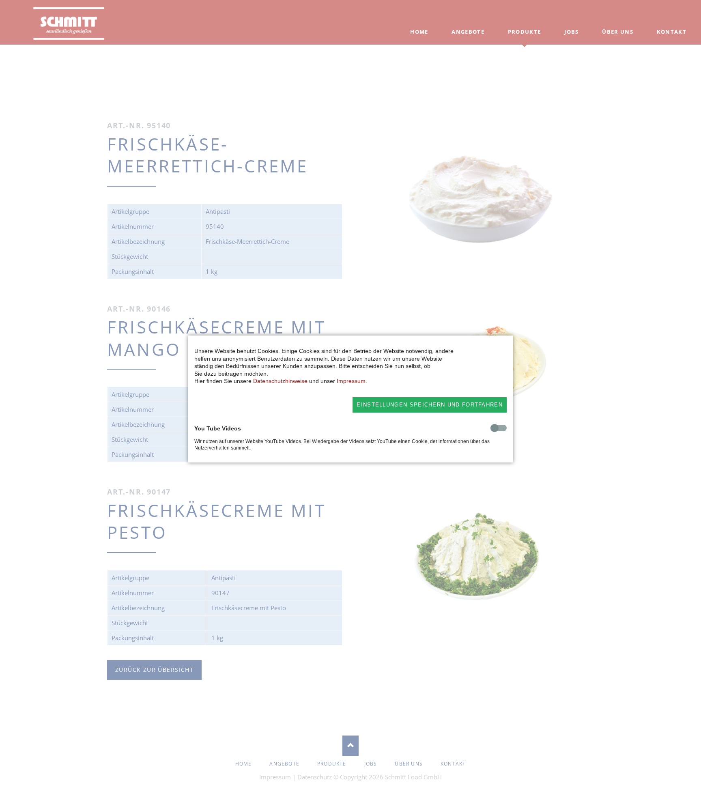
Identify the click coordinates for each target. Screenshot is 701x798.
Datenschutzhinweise (280, 381)
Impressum (351, 381)
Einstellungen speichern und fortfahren (430, 405)
